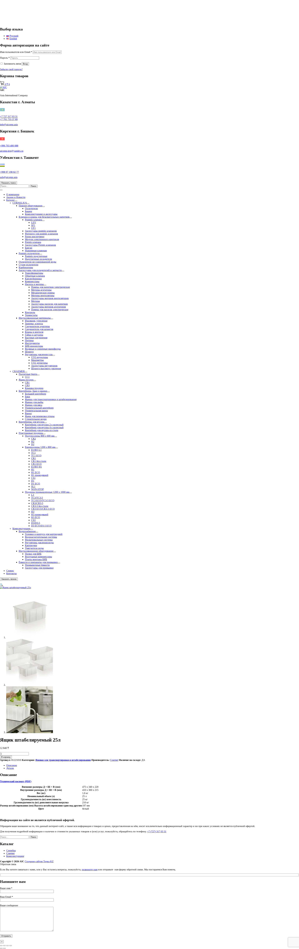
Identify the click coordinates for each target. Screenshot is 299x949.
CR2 (33, 438)
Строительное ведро (36, 419)
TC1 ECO (36, 455)
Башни (28, 211)
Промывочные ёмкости (37, 565)
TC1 (33, 452)
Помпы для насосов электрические (49, 309)
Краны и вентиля (34, 332)
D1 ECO (35, 483)
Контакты (11, 573)
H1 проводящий (39, 475)
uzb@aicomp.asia (8, 177)
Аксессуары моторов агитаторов (48, 306)
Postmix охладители (29, 253)
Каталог (10, 200)
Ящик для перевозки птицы (40, 416)
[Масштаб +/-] (1, 945)
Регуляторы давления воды (39, 542)
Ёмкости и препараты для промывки (38, 562)
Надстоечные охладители (38, 259)
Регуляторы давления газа (38, 354)
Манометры (37, 360)
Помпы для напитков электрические (50, 287)
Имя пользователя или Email (16, 52)
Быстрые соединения (36, 337)
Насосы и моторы (34, 284)
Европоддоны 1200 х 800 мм (40, 447)
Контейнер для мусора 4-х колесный (44, 427)
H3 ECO (35, 517)
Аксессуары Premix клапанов (40, 245)
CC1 (27, 377)
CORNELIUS (19, 203)
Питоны (29, 340)
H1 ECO (35, 472)
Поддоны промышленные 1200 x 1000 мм (47, 492)
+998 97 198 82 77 (9, 172)
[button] (1, 584)
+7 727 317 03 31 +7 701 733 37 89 (9, 118)
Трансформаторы (34, 273)
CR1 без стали (38, 461)
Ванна (28, 413)
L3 (32, 495)
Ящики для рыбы (34, 402)
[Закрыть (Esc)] (10, 945)
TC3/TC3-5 (37, 497)
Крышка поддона (34, 388)
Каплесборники (33, 278)
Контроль (30, 312)
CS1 (33, 478)
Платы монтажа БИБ (36, 559)
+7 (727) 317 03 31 (156, 831)
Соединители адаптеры (37, 326)
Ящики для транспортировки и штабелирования (50, 399)
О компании (12, 194)
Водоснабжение (27, 531)
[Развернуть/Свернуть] (16, 200)
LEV (33, 222)
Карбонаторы (26, 267)
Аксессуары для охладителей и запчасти (40, 270)
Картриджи (31, 545)
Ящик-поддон (26, 379)
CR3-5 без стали (39, 506)
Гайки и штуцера (34, 334)
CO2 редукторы (39, 357)
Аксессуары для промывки (39, 568)
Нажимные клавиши (36, 250)
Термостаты (31, 315)
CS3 (33, 520)
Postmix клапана (33, 219)
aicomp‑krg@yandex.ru (11, 151)
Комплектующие (21, 528)
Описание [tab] (11, 765)
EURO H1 (36, 466)
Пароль (5, 57)
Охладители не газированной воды (37, 261)
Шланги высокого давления (46, 368)
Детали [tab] (10, 768)
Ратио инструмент (34, 236)
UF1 (33, 228)
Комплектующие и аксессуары (41, 214)
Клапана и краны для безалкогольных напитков (44, 217)
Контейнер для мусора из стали (41, 430)
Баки (27, 396)
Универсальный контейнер (39, 407)
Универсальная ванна (36, 410)
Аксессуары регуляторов (44, 365)
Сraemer (10, 853)
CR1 (33, 458)
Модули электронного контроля (42, 239)
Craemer (114, 760)
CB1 (27, 382)
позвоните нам (89, 869)
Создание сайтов (39, 861)
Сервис (10, 570)
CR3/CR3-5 (37, 503)
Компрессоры (32, 281)
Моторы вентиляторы (42, 295)
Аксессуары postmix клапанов (41, 231)
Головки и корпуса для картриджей (43, 534)
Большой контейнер (35, 393)
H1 (32, 469)
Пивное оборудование (30, 205)
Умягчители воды (34, 548)
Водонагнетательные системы (41, 537)
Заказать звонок (9, 579)
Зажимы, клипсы (34, 323)
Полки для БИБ (33, 553)
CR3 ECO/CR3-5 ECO (43, 509)
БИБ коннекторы (34, 346)
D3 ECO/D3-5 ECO (41, 525)
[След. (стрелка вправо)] (4, 948)
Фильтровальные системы (39, 539)
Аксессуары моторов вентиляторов (50, 298)
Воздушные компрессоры (38, 556)
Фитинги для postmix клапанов (41, 233)
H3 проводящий (39, 514)
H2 (32, 441)
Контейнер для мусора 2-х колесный (44, 424)
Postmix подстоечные (36, 256)
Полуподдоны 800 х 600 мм (39, 436)
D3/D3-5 (35, 523)
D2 (32, 444)
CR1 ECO (36, 464)
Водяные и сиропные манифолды (43, 349)
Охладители (31, 208)
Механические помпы (43, 292)
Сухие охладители (28, 264)
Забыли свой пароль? (11, 69)
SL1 (33, 486)
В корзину (6, 757)
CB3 (27, 385)
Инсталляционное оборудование (36, 551)
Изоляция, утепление (36, 320)
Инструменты (32, 343)
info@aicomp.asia (9, 124)
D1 (32, 480)
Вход (25, 64)
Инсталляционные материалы (35, 318)
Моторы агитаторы (41, 290)
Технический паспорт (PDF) (15, 781)
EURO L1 (36, 450)
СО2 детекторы (39, 363)
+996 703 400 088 (9, 145)
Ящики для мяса (33, 405)
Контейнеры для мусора (31, 422)
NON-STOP (37, 489)
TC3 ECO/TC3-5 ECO (42, 500)
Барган (28, 247)
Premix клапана (33, 242)
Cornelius (11, 850)
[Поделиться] (7, 945)
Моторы (35, 301)
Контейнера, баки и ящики (33, 391)
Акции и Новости (15, 197)
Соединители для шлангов (39, 329)
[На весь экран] (4, 945)
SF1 (33, 225)
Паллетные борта (28, 374)
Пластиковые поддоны (31, 433)
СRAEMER (18, 371)
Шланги (29, 351)
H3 (32, 511)
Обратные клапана (35, 276)
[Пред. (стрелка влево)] (1, 948)
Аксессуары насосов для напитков (49, 304)
